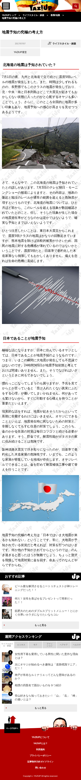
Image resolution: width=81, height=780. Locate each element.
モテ (35, 645)
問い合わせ (40, 767)
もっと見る (40, 625)
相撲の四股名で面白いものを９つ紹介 (38, 685)
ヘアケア (64, 645)
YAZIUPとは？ (40, 743)
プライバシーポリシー (40, 755)
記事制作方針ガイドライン (40, 761)
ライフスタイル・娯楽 (7, 645)
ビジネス (21, 645)
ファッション (49, 645)
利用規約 (40, 749)
